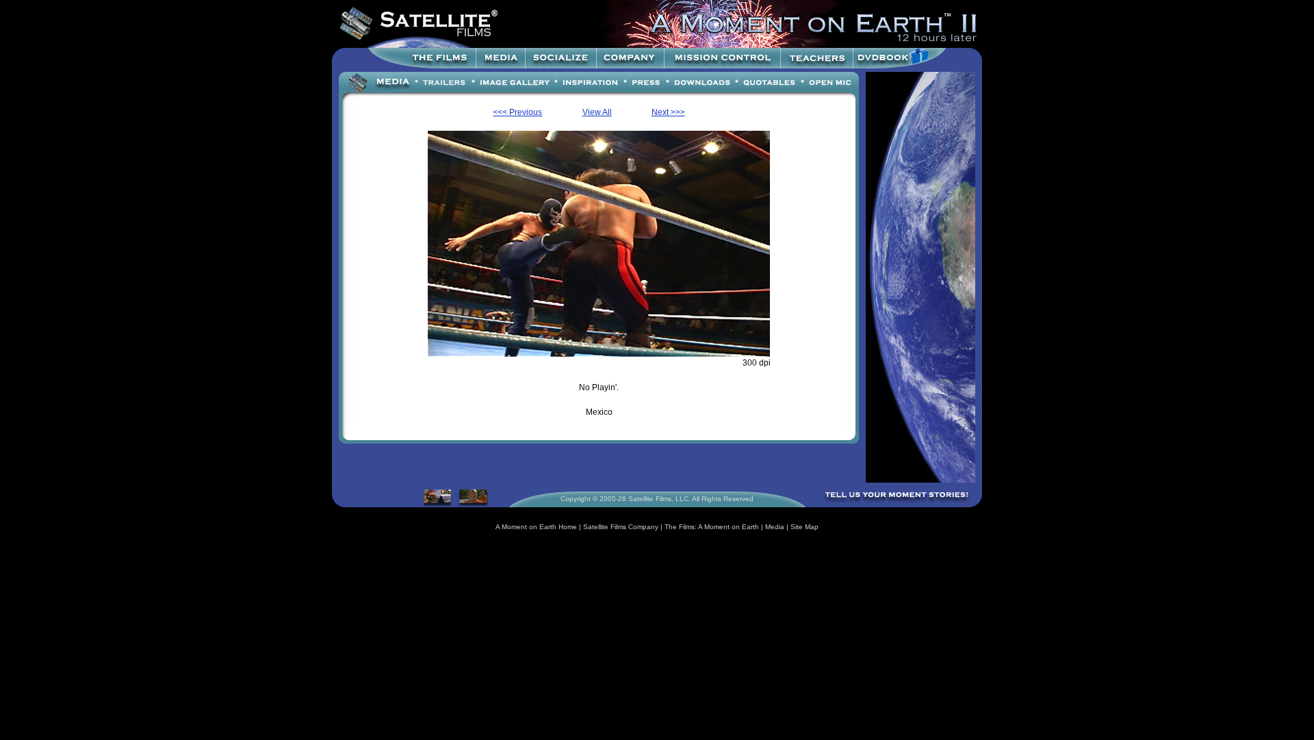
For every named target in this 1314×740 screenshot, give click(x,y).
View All (597, 112)
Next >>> (668, 112)
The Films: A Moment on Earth (712, 527)
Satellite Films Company (620, 527)
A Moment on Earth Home (536, 527)
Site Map (804, 527)
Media (774, 527)
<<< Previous (517, 112)
